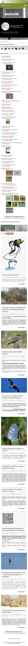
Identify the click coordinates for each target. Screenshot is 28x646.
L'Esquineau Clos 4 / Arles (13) (7, 88)
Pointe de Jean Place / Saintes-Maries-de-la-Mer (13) (11, 91)
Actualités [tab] (3, 233)
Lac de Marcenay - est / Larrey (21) (8, 126)
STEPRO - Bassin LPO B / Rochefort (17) (9, 117)
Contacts (15, 638)
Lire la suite (21, 284)
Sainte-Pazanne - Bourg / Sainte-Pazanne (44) (10, 193)
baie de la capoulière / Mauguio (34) (8, 161)
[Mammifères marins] (9, 48)
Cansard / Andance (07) (5, 56)
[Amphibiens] (16, 48)
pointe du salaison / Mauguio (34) (7, 186)
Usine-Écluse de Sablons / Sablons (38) (8, 190)
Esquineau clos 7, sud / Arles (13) (7, 81)
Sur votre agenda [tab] (9, 233)
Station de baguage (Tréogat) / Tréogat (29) (9, 139)
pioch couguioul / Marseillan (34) (7, 183)
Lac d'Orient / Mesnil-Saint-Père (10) (8, 62)
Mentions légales (10, 638)
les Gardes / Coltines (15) (6, 107)
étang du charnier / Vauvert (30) (7, 155)
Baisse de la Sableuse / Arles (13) (7, 75)
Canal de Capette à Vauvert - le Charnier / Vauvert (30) (11, 142)
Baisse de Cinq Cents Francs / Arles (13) (9, 78)
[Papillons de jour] (23, 48)
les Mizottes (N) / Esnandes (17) (7, 110)
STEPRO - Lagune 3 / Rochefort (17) (8, 113)
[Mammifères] (5, 48)
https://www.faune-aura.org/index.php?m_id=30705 (13, 363)
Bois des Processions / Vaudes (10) (8, 59)
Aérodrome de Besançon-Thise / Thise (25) (9, 129)
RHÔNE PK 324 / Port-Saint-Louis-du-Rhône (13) (10, 100)
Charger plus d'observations (14, 216)
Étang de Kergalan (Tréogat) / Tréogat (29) (9, 132)
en (26, 5)
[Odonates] (19, 48)
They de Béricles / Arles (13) (6, 104)
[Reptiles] (12, 48)
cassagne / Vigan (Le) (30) (6, 145)
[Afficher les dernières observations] (7, 44)
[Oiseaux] (2, 48)
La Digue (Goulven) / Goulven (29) (7, 136)
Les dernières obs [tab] (4, 41)
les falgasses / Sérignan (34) (6, 168)
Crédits (19, 638)
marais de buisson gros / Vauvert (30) (8, 158)
